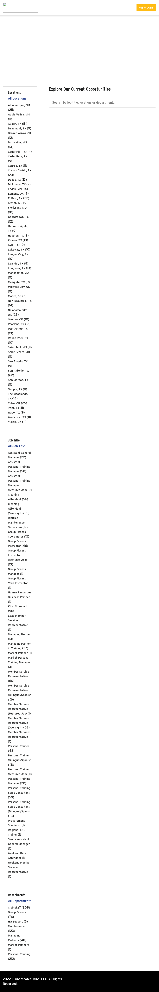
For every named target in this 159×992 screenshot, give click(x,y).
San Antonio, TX (18, 370)
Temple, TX (15, 389)
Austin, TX (14, 123)
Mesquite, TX (16, 282)
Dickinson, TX (17, 184)
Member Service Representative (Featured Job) (18, 708)
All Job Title (16, 446)
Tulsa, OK (14, 403)
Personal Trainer (18, 746)
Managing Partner (19, 634)
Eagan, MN (15, 189)
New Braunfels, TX (20, 300)
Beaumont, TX (17, 128)
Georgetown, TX (18, 217)
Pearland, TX (16, 324)
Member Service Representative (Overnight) (18, 722)
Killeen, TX (15, 240)
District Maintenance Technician (16, 522)
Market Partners (18, 944)
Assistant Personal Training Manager (19, 466)
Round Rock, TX (18, 338)
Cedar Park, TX (17, 156)
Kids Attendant (18, 606)
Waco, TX (14, 412)
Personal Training (19, 954)
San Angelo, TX (18, 361)
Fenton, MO (15, 203)
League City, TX (18, 254)
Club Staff (14, 907)
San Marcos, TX (18, 380)
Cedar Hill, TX (17, 151)
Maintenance (16, 926)
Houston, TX (16, 235)
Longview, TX (16, 268)
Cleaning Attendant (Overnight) (15, 508)
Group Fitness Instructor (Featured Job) (17, 555)
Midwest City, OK (19, 286)
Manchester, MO (18, 272)
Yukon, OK (14, 421)
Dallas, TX (14, 179)
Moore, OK (15, 296)
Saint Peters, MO (19, 352)
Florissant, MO (17, 207)
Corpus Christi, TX (19, 170)
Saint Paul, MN (17, 347)
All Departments (19, 901)
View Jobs (146, 7)
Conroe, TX (15, 165)
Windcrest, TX (17, 417)
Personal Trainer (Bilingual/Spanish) (19, 760)
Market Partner (18, 653)
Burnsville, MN (17, 142)
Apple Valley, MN (19, 114)
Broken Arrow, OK (19, 133)
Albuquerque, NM (19, 105)
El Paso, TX (15, 198)
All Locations (17, 98)
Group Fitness (17, 912)
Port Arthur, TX (18, 328)
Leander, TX (15, 263)
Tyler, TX (13, 407)
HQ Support (15, 921)
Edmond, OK (16, 193)
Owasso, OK (15, 319)
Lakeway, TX (16, 249)
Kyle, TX (13, 244)
